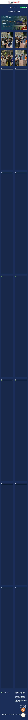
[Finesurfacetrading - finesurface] (14, 7)
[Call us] (26, 706)
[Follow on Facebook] (21, 706)
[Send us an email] (23, 706)
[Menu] (2, 7)
